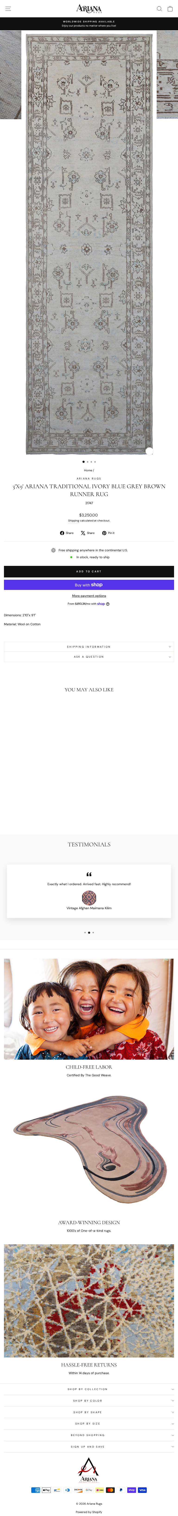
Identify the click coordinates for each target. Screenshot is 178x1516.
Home (88, 470)
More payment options (89, 596)
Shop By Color (87, 1400)
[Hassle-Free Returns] (89, 1300)
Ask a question (89, 656)
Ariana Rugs (89, 478)
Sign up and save (88, 1446)
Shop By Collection (88, 1389)
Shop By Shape (87, 1412)
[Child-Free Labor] (89, 1009)
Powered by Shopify (89, 1512)
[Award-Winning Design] (89, 1152)
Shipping (73, 520)
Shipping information (89, 646)
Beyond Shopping (88, 1435)
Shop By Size (87, 1423)
